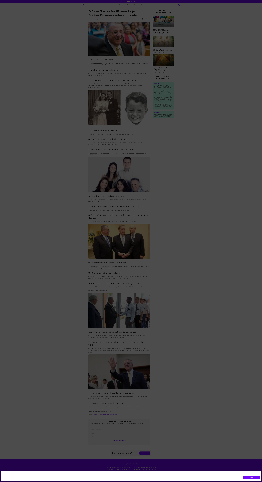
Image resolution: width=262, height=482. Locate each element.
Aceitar (251, 477)
